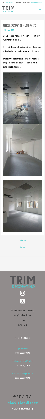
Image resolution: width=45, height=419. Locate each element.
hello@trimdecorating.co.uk (36, 2)
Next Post (22, 247)
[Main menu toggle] (40, 8)
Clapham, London (22, 348)
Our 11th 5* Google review (22, 373)
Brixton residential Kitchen (22, 361)
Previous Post (22, 240)
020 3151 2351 (8, 2)
